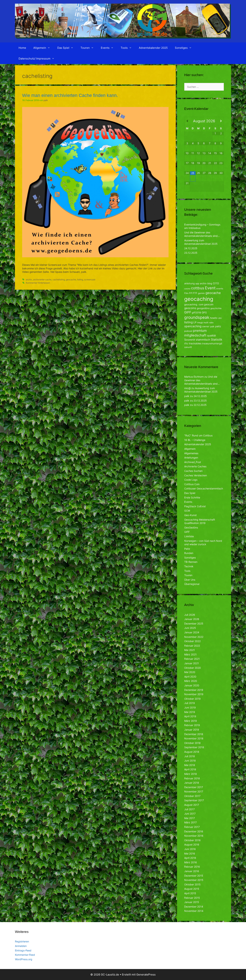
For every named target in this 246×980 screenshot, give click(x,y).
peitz (218, 326)
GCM (187, 510)
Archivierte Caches (195, 466)
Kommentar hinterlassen (38, 282)
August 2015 (191, 888)
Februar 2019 (192, 725)
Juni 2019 (190, 707)
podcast (188, 331)
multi (205, 322)
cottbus (197, 288)
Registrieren (22, 941)
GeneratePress (146, 974)
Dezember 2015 (193, 875)
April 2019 (190, 716)
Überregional (191, 583)
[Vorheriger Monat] (187, 121)
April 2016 (190, 857)
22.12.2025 (200, 404)
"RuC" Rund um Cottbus (198, 435)
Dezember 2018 (193, 734)
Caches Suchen (193, 470)
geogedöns (203, 308)
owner (205, 326)
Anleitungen (191, 457)
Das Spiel (63, 47)
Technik (188, 566)
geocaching (198, 299)
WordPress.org (23, 959)
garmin (201, 293)
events (219, 288)
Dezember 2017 (193, 787)
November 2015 (193, 879)
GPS (204, 312)
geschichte (216, 308)
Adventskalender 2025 (153, 47)
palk (212, 326)
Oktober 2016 (192, 840)
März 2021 (190, 654)
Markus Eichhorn (194, 376)
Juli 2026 (189, 614)
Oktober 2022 (192, 641)
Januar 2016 (191, 871)
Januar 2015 (191, 902)
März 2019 (190, 720)
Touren (85, 47)
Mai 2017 (189, 818)
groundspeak (196, 317)
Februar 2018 (192, 778)
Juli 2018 (189, 756)
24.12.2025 (190, 248)
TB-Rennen (190, 561)
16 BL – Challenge (194, 439)
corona (187, 289)
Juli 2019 (189, 703)
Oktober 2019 (192, 698)
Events (105, 47)
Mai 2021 (189, 649)
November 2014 (193, 910)
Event (210, 288)
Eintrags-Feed (23, 950)
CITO (216, 283)
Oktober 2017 (192, 795)
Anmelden (21, 945)
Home (22, 47)
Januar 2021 (191, 663)
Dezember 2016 (193, 831)
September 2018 (194, 747)
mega (200, 322)
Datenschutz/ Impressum (34, 58)
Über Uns (189, 579)
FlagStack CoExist (195, 506)
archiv (29, 279)
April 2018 (190, 769)
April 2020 (190, 676)
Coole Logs (190, 479)
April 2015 (190, 893)
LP (194, 322)
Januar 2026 (191, 619)
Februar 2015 (192, 897)
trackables (195, 343)
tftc (186, 343)
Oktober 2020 (192, 667)
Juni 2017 (190, 813)
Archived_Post (192, 462)
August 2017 (191, 804)
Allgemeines (191, 453)
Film (186, 293)
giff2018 (196, 312)
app (197, 283)
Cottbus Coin (192, 484)
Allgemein (39, 47)
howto (213, 317)
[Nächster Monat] (221, 121)
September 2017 (194, 800)
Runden (188, 553)
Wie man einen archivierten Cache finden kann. (70, 95)
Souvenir (189, 339)
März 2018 (190, 773)
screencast (89, 279)
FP (190, 293)
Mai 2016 (189, 853)
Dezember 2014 (193, 906)
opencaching (193, 326)
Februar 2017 (192, 826)
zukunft (188, 347)
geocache (71, 279)
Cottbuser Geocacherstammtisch (203, 488)
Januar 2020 (191, 685)
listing (80, 279)
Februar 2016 (192, 866)
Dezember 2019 (193, 689)
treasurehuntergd (212, 343)
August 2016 (191, 844)
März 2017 (190, 822)
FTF (195, 293)
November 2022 (193, 636)
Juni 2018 (190, 760)
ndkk (211, 323)
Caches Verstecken (195, 475)
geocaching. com (193, 304)
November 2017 (193, 791)
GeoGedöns (191, 527)
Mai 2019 (189, 712)
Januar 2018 (191, 782)
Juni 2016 (190, 849)
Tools (124, 47)
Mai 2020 (189, 672)
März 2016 (190, 862)
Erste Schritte (192, 497)
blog (209, 283)
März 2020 (190, 680)
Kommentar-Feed (25, 954)
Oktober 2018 (192, 742)
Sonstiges (181, 47)
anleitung (189, 283)
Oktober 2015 (192, 884)
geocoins (190, 308)
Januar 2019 (191, 729)
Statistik (216, 339)
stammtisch (203, 339)
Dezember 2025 (193, 623)
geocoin (208, 304)
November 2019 (193, 694)
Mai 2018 (189, 765)
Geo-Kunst (190, 515)
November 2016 (193, 835)
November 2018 (193, 738)
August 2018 (191, 751)
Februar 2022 (192, 645)
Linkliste (189, 536)
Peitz (187, 548)
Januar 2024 (191, 632)
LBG (220, 318)
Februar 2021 (192, 658)
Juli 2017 (189, 809)
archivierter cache (42, 279)
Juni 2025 (190, 627)
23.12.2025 (190, 252)
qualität (211, 335)
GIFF (187, 312)
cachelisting (59, 279)
